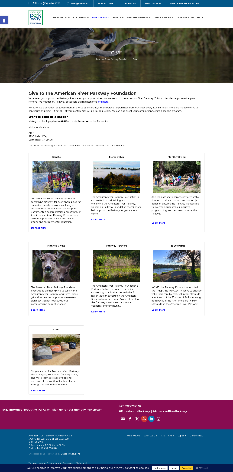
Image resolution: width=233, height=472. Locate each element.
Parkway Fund (185, 17)
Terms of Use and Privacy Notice (45, 463)
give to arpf (105, 3)
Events (117, 17)
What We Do (60, 17)
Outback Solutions (70, 453)
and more (103, 101)
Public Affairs (162, 17)
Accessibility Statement (75, 463)
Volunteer (79, 17)
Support (182, 435)
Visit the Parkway (137, 17)
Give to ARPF (99, 17)
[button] (4, 20)
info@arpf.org (80, 3)
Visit (163, 435)
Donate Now (38, 227)
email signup (153, 3)
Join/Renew (129, 3)
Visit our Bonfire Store (184, 3)
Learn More (38, 309)
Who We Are (133, 435)
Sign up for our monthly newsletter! (77, 409)
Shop (200, 17)
